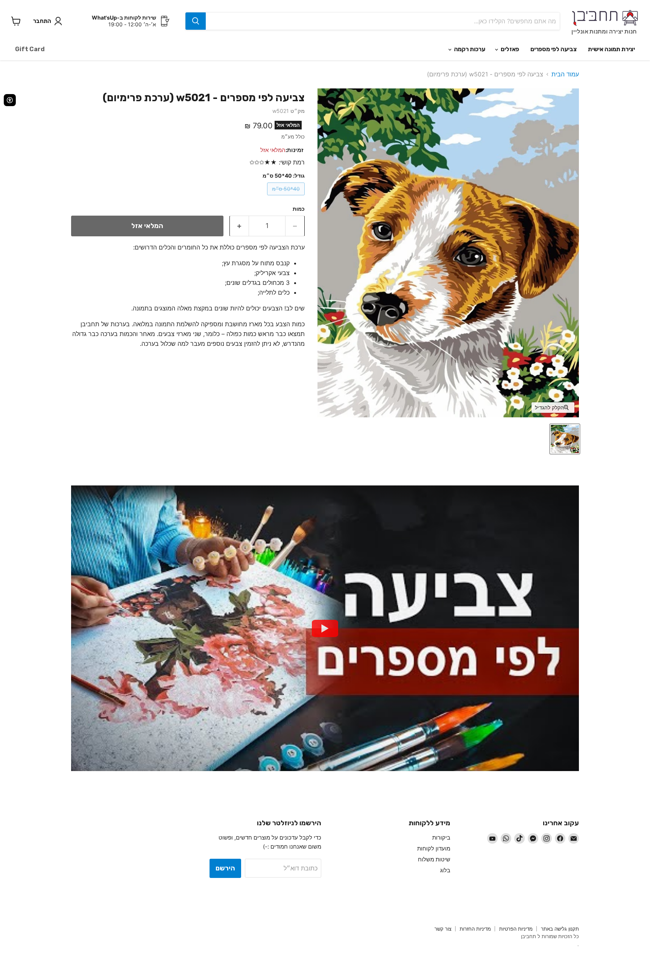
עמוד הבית (565, 74)
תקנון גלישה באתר (560, 929)
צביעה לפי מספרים (553, 49)
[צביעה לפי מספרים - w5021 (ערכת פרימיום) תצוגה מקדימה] (565, 439)
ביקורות (441, 837)
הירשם (225, 868)
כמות (299, 209)
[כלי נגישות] (10, 100)
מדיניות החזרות (475, 929)
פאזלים (509, 49)
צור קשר (442, 929)
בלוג (445, 870)
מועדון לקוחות (433, 848)
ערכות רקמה (469, 49)
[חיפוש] (195, 21)
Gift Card (30, 49)
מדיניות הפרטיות (516, 929)
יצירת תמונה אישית (611, 49)
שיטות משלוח (434, 859)
